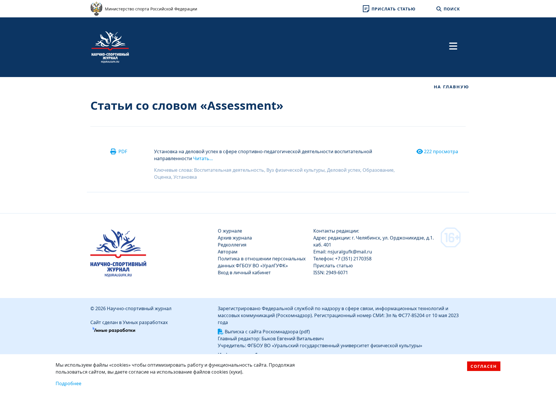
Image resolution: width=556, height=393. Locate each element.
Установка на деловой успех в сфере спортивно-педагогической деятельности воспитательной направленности (263, 155)
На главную (451, 86)
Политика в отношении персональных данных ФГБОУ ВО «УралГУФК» (262, 262)
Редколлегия (232, 245)
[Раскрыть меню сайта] (453, 46)
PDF (122, 151)
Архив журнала (235, 238)
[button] (388, 8)
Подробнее (68, 383)
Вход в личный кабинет (244, 272)
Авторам (227, 251)
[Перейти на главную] (110, 46)
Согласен (484, 366)
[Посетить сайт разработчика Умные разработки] (114, 329)
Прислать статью (333, 265)
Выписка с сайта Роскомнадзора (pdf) (267, 331)
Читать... (203, 158)
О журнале (230, 231)
